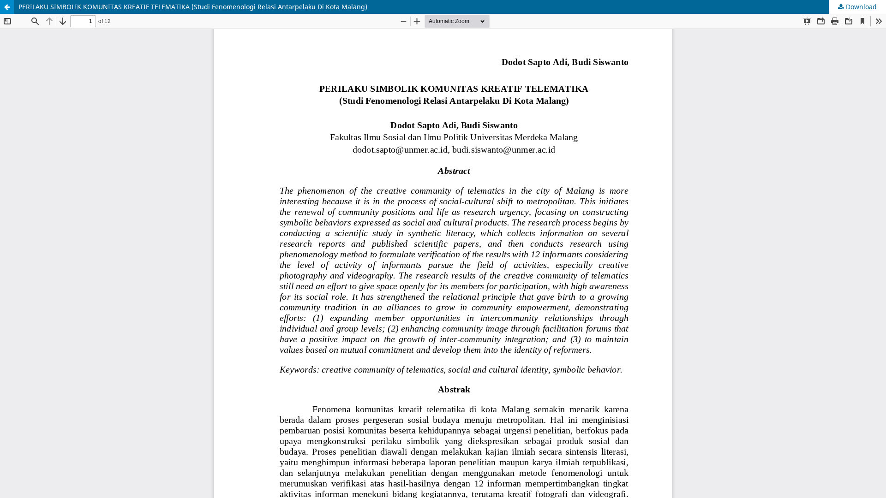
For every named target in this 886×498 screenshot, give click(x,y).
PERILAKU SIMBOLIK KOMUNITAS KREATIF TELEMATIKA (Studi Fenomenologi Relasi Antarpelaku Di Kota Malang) (192, 6)
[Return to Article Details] (7, 7)
